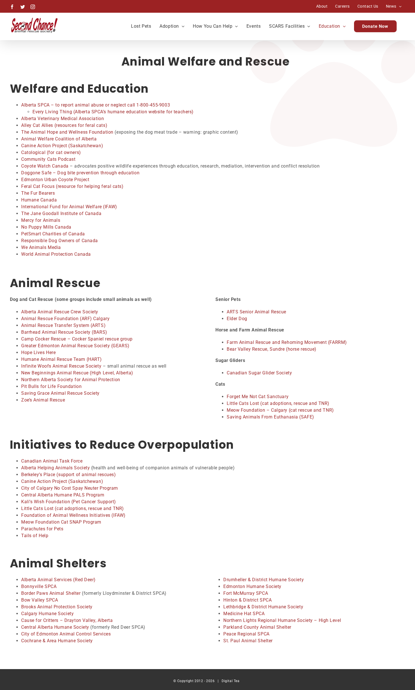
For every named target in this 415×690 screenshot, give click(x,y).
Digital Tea (230, 681)
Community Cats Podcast (48, 159)
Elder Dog (237, 318)
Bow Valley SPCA (39, 600)
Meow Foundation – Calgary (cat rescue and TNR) (280, 410)
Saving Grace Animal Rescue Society (60, 393)
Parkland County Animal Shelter (257, 627)
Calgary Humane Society (47, 613)
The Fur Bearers (38, 193)
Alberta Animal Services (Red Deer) (58, 579)
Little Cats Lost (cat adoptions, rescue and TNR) (278, 403)
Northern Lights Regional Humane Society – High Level (282, 620)
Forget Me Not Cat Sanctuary (258, 396)
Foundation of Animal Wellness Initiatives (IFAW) (73, 515)
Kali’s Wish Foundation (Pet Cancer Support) (68, 501)
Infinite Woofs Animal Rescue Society (62, 366)
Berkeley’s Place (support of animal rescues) (68, 474)
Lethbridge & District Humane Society (263, 606)
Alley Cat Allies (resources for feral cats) (64, 125)
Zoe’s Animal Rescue (43, 400)
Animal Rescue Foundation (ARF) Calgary (65, 318)
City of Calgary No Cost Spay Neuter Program (69, 488)
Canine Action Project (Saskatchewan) (62, 481)
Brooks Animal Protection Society (57, 606)
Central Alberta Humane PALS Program (62, 495)
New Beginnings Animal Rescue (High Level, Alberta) (77, 373)
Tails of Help (34, 535)
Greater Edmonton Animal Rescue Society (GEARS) (75, 345)
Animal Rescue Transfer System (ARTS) (63, 325)
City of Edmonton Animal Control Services (66, 634)
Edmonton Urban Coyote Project (55, 179)
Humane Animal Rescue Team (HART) (61, 359)
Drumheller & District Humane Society (263, 579)
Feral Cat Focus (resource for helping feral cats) (72, 186)
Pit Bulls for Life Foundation (51, 386)
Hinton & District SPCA (247, 600)
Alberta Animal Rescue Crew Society (59, 311)
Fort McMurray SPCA (245, 593)
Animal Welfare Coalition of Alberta (59, 139)
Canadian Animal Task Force (52, 461)
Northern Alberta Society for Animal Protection (70, 379)
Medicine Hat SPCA (244, 613)
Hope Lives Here (38, 352)
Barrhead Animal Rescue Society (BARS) (64, 332)
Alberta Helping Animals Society (55, 467)
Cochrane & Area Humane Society (57, 640)
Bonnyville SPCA (38, 586)
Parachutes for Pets (43, 528)
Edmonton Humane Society (252, 586)
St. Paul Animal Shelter (248, 640)
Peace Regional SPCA (246, 634)
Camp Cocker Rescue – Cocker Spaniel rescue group (77, 339)
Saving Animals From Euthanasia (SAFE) (270, 417)
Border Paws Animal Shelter (51, 593)
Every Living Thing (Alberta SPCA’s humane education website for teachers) (113, 111)
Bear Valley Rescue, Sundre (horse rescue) (271, 349)
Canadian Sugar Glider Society (259, 373)
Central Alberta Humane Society (55, 627)
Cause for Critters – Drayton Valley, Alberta (67, 620)
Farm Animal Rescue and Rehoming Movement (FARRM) (287, 342)
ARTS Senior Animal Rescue (256, 311)
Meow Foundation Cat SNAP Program (61, 522)
